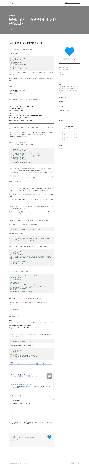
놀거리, (74, 88)
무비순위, (66, 86)
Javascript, (61, 88)
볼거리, (63, 92)
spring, (74, 86)
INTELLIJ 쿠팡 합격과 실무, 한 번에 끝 (20, 384)
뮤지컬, (67, 90)
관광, (76, 90)
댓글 (10, 429)
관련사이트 (73, 463)
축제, (74, 90)
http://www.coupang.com (16, 382)
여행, (60, 92)
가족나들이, (70, 88)
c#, (77, 88)
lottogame (12, 3)
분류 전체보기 (63, 67)
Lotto (61, 74)
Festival (62, 72)
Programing (63, 69)
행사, (78, 86)
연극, (64, 90)
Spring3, (61, 90)
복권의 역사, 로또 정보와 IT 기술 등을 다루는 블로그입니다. (23, 437)
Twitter (67, 110)
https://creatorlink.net (15, 372)
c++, (72, 86)
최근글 (60, 97)
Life (61, 77)
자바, (60, 86)
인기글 (64, 97)
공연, (69, 86)
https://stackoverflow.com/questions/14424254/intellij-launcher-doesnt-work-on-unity (30, 365)
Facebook (61, 110)
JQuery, (70, 90)
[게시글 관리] (16, 395)
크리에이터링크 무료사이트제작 (18, 374)
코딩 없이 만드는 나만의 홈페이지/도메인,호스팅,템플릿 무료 (24, 376)
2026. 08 (69, 126)
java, (63, 86)
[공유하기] (14, 395)
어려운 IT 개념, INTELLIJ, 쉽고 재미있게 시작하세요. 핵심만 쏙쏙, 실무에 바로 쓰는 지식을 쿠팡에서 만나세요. (30, 386)
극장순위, (66, 88)
